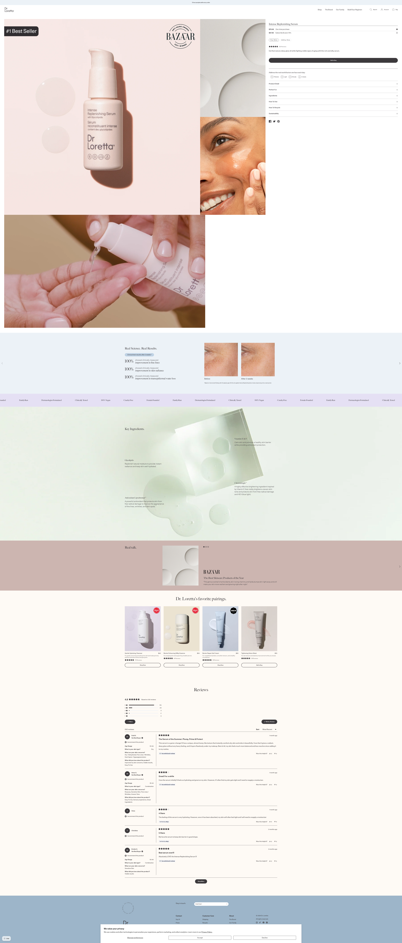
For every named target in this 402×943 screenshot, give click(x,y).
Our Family (232, 923)
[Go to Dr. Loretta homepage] (37, 9)
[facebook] (270, 121)
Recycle (205, 923)
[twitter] (274, 121)
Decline (265, 938)
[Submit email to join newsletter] (226, 904)
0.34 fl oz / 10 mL (285, 40)
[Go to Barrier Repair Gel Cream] (220, 628)
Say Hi (178, 919)
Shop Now (143, 665)
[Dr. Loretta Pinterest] (267, 922)
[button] (277, 46)
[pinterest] (278, 121)
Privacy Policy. (206, 932)
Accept (200, 938)
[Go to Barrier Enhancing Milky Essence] (182, 628)
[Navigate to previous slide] (2, 363)
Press (178, 923)
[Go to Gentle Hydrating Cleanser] (143, 628)
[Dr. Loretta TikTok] (260, 922)
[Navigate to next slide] (399, 363)
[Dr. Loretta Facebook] (263, 922)
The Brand (232, 919)
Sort (258, 729)
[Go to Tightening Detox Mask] (259, 628)
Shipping (205, 919)
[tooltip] (167, 753)
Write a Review (271, 722)
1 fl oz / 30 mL (274, 40)
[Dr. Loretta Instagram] (257, 922)
